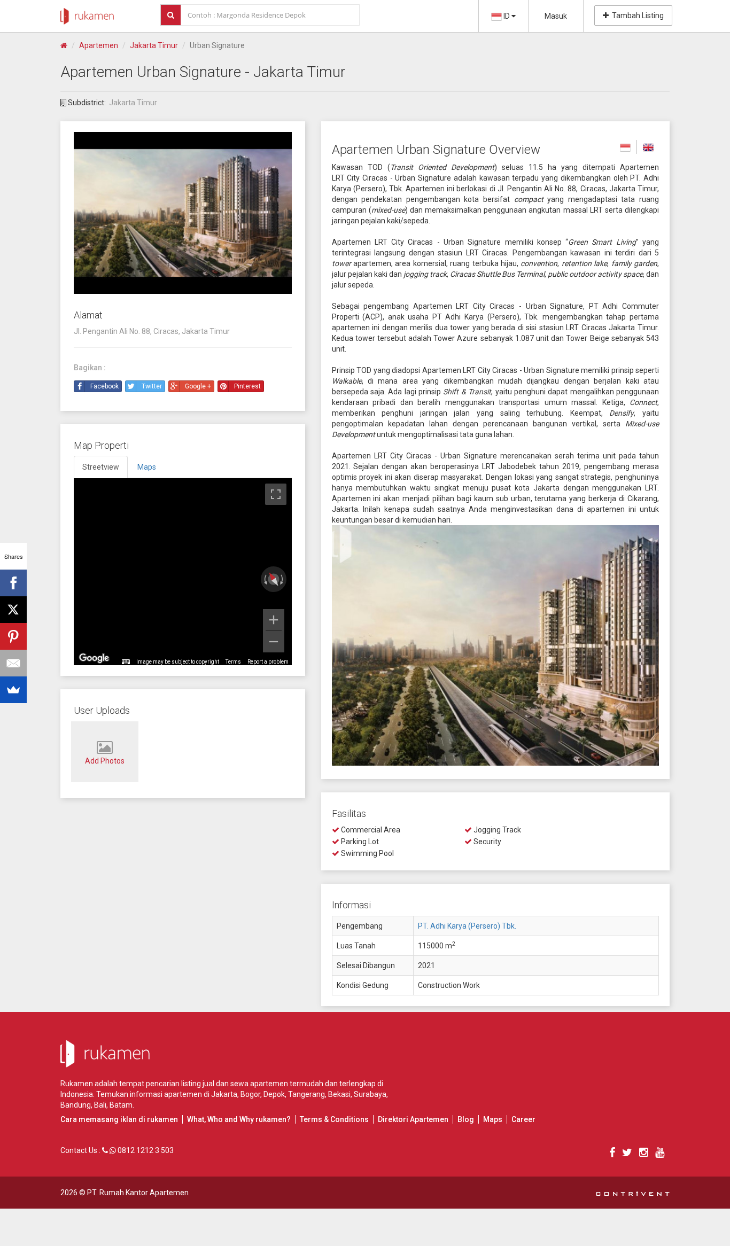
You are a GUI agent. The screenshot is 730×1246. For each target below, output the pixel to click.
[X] (13, 609)
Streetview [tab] (100, 467)
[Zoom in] (273, 619)
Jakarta (224, 1094)
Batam (121, 1105)
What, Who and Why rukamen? (239, 1119)
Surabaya (370, 1094)
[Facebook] (13, 583)
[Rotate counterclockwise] (264, 579)
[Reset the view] (273, 579)
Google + (198, 386)
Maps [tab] (146, 467)
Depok (274, 1094)
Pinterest (247, 386)
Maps (492, 1119)
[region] (183, 571)
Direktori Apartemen (413, 1119)
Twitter (152, 386)
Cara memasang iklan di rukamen (119, 1119)
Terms (233, 662)
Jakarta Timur (154, 45)
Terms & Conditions (334, 1119)
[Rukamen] (87, 13)
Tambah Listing (636, 15)
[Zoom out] (273, 641)
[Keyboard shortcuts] (125, 662)
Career (523, 1119)
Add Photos (105, 761)
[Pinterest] (13, 636)
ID (506, 16)
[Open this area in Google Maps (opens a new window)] (94, 658)
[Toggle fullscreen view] (275, 494)
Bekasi (339, 1094)
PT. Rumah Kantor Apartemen (138, 1192)
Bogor (250, 1094)
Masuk (556, 16)
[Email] (13, 663)
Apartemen (98, 45)
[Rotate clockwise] (282, 579)
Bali (100, 1105)
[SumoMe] (13, 689)
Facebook (104, 386)
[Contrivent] (633, 1192)
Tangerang (306, 1094)
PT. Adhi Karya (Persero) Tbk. (467, 926)
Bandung (75, 1105)
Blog (465, 1119)
